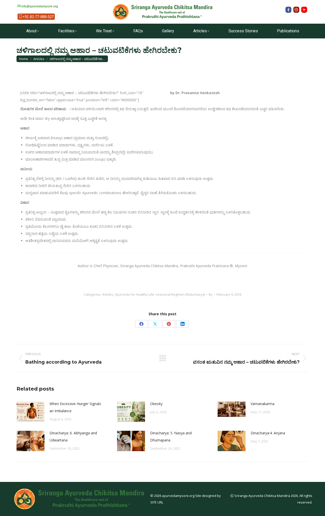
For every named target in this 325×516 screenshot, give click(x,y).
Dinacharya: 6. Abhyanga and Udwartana (73, 436)
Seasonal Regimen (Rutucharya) (180, 294)
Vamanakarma (262, 403)
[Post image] (30, 412)
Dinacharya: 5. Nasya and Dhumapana (171, 436)
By (211, 294)
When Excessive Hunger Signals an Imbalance (75, 407)
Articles (107, 294)
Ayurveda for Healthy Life (134, 294)
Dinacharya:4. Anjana (268, 433)
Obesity (156, 403)
